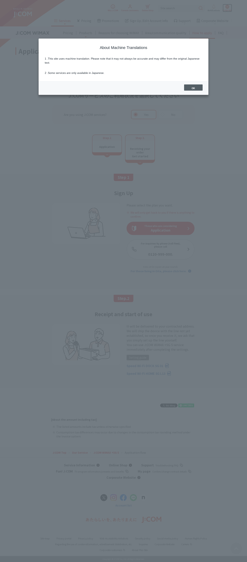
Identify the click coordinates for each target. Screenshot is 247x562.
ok (193, 88)
